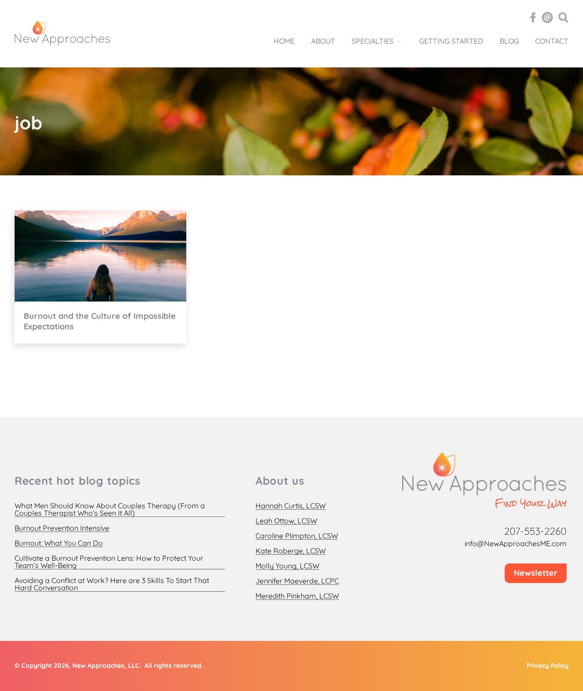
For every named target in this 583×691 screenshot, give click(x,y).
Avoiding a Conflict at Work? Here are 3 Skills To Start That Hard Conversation (112, 584)
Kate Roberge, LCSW (291, 551)
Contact (551, 41)
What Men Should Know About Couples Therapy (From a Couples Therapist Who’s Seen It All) (110, 509)
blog (509, 41)
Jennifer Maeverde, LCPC (297, 581)
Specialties (373, 41)
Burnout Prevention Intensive (62, 528)
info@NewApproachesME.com (516, 543)
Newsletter (535, 573)
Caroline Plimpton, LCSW (297, 536)
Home (284, 41)
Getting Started (451, 41)
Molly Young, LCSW (287, 566)
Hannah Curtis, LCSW (291, 506)
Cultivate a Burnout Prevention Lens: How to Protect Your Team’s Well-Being (109, 561)
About (323, 41)
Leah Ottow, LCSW (286, 521)
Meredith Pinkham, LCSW (297, 596)
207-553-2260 (535, 531)
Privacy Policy (547, 665)
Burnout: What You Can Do (59, 543)
